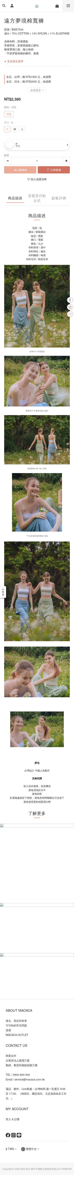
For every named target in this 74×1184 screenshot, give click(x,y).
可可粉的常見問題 (16, 1025)
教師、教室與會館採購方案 (22, 1065)
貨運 (8, 1030)
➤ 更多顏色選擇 (13, 61)
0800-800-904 (21, 1074)
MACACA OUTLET (17, 1035)
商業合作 (11, 1056)
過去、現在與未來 (16, 1021)
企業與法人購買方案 (18, 1060)
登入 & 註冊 (13, 1119)
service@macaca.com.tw (30, 1079)
